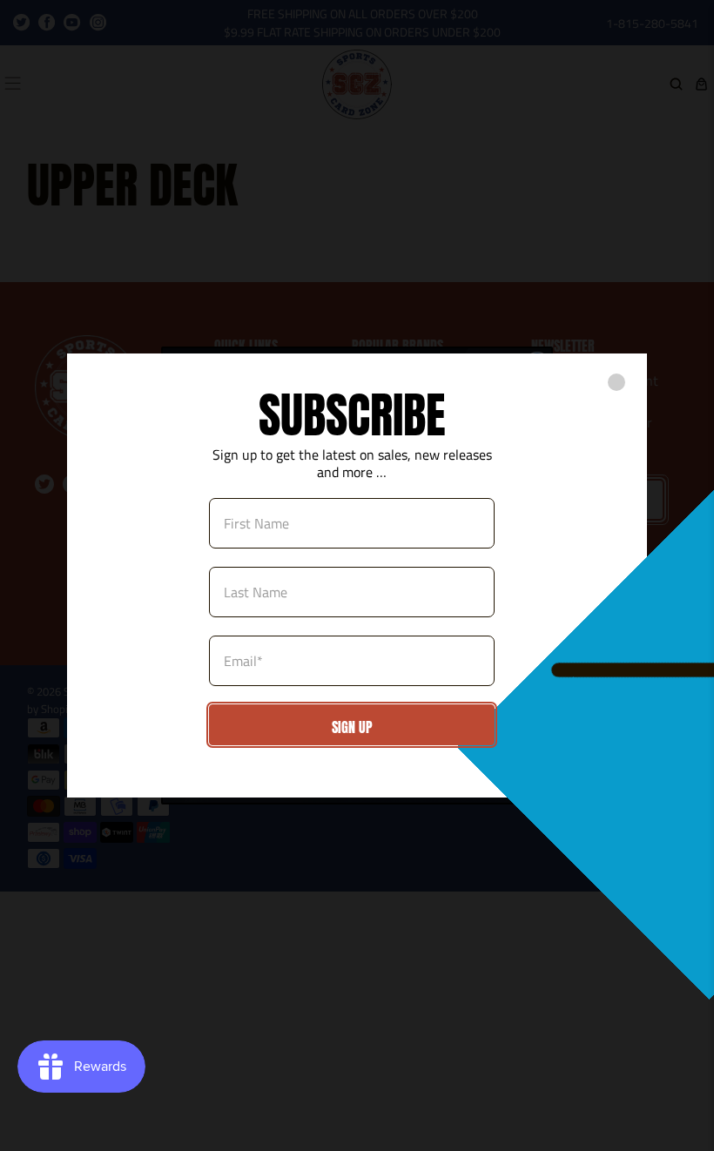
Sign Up (352, 727)
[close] (616, 382)
